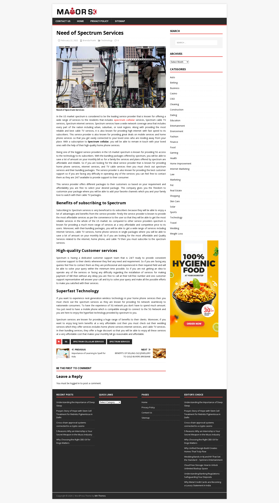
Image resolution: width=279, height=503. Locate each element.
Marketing (175, 179)
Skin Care (175, 201)
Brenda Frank (89, 40)
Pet (172, 185)
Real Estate (176, 190)
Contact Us (63, 21)
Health (173, 158)
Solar (172, 206)
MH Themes (100, 495)
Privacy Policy (99, 21)
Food (173, 147)
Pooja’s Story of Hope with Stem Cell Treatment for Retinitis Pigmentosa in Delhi (74, 414)
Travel (173, 222)
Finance (174, 141)
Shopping (175, 195)
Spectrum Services (119, 341)
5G (66, 341)
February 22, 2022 (69, 40)
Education (175, 120)
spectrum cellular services (88, 341)
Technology (107, 40)
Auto (172, 77)
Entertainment (177, 125)
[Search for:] (196, 42)
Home (80, 21)
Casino (173, 93)
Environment (176, 131)
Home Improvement (180, 163)
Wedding (174, 228)
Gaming (174, 152)
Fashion (174, 136)
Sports (173, 212)
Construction (176, 109)
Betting (174, 82)
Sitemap (120, 21)
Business (174, 88)
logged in (75, 383)
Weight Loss (176, 233)
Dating (173, 115)
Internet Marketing (179, 168)
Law (172, 174)
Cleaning (174, 104)
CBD (172, 98)
